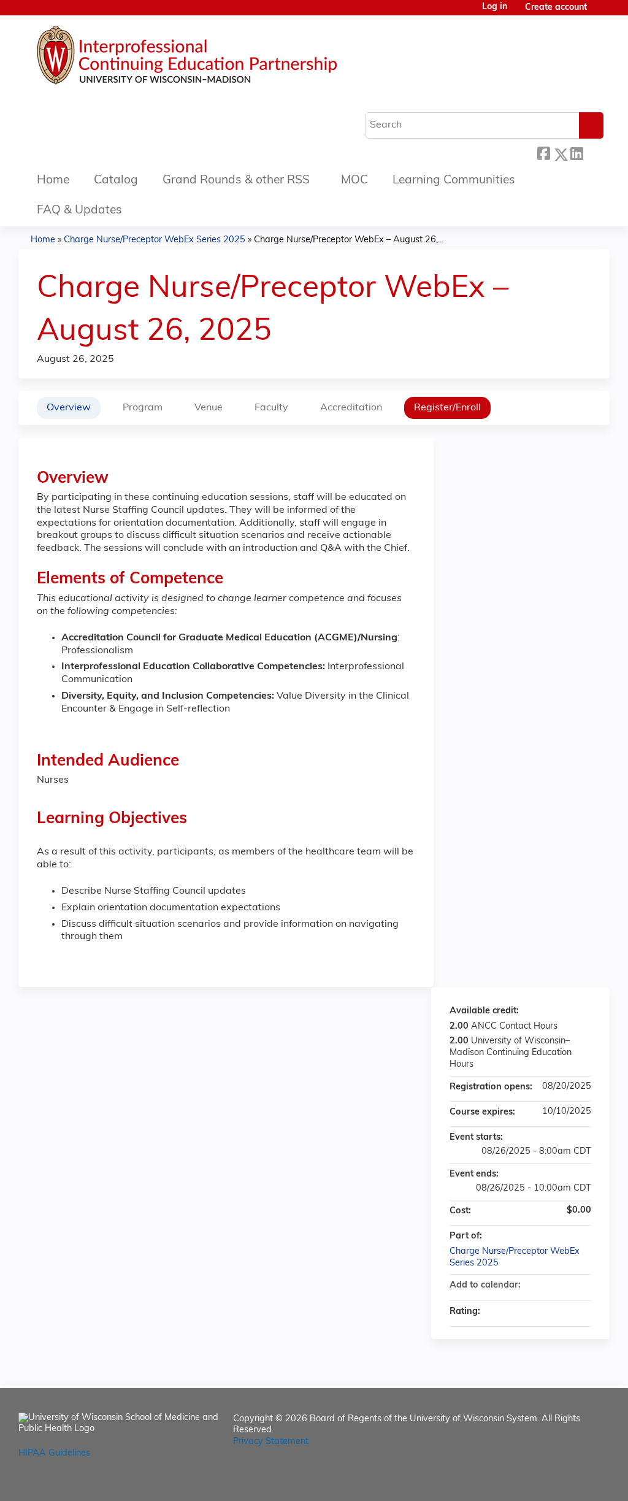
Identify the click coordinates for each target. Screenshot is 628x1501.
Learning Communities (453, 180)
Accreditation (351, 408)
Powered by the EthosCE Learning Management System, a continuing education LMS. (566, 1481)
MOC (354, 180)
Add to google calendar (533, 1286)
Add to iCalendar (565, 1285)
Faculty (271, 408)
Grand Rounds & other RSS (236, 180)
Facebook (543, 152)
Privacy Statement (270, 1441)
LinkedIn (576, 151)
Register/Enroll (447, 408)
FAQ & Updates (79, 211)
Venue (208, 408)
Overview (69, 408)
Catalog (116, 180)
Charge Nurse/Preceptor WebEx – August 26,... (348, 240)
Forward (593, 151)
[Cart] (599, 12)
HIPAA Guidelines (54, 1453)
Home (53, 180)
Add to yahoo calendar (549, 1286)
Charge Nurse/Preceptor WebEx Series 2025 (154, 240)
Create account (556, 7)
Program (143, 408)
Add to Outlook (581, 1286)
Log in (494, 7)
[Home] (224, 58)
